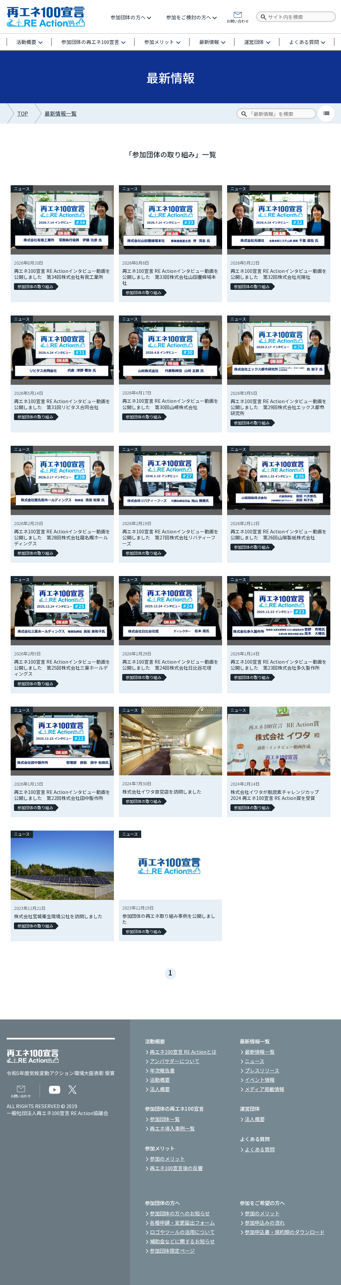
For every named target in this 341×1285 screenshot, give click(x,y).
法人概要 (160, 1088)
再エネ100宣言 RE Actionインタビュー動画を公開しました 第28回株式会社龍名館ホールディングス (62, 537)
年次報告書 (162, 1070)
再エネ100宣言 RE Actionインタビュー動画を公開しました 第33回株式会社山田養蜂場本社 (170, 277)
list (326, 113)
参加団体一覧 (165, 1118)
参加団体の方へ (128, 17)
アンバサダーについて (174, 1060)
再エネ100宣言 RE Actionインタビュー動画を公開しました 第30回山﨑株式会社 (170, 403)
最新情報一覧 (61, 113)
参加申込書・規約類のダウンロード (285, 1231)
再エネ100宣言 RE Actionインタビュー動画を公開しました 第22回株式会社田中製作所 (62, 795)
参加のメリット (167, 1158)
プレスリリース (262, 1070)
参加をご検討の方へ (188, 17)
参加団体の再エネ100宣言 (90, 41)
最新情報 (209, 41)
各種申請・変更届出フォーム (182, 1222)
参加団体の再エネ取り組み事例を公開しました (168, 919)
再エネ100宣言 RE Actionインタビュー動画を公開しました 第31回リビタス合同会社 (62, 404)
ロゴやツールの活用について (182, 1231)
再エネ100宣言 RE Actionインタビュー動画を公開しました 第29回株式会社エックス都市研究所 (278, 407)
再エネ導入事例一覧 (172, 1128)
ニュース (22, 188)
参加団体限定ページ (172, 1250)
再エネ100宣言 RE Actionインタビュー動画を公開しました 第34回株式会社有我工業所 (62, 274)
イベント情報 (260, 1079)
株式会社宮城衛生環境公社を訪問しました (58, 916)
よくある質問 (304, 41)
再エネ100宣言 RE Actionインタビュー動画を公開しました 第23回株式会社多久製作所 (278, 664)
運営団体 (254, 41)
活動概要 (26, 41)
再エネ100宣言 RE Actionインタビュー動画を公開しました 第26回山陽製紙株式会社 (278, 534)
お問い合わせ (238, 20)
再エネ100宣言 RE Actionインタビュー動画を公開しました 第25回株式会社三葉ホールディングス (62, 667)
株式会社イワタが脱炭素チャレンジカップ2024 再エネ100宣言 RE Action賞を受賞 (274, 795)
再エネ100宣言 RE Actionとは (183, 1051)
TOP (22, 113)
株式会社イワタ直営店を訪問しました (161, 791)
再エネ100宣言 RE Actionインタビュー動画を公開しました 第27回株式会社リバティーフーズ (170, 537)
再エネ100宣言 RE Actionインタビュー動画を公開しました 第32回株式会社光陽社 (278, 274)
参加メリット (159, 41)
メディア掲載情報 (264, 1088)
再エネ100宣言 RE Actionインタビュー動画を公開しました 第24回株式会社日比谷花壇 (170, 664)
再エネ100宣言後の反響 (176, 1167)
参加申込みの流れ (265, 1222)
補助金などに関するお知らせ (182, 1241)
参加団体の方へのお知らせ (180, 1213)
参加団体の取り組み (35, 286)
